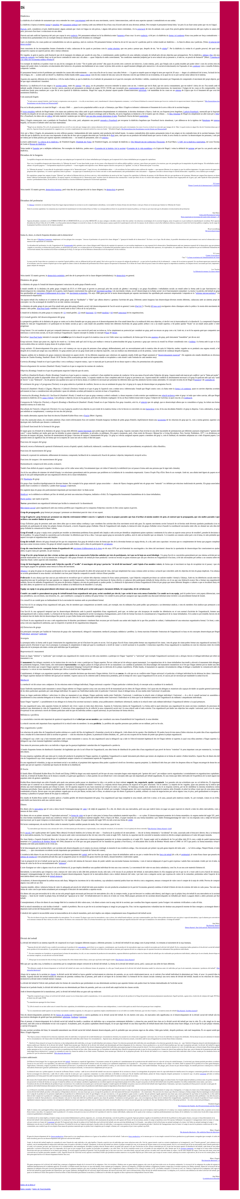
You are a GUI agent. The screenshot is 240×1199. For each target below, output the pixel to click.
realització (188, 398)
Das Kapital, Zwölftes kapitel (187, 1011)
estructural (122, 313)
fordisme (74, 1017)
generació (141, 29)
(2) (79, 313)
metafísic (56, 25)
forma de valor (77, 815)
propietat (203, 1074)
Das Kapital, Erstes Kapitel (125, 960)
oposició (197, 380)
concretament (80, 20)
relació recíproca (168, 395)
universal (34, 634)
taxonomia (162, 420)
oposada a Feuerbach (108, 120)
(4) (111, 313)
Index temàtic (25, 1189)
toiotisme (83, 1017)
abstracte (62, 863)
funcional (89, 313)
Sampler (36, 148)
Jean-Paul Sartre (43, 308)
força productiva (134, 1136)
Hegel (114, 333)
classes (53, 974)
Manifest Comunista (45, 239)
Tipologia (28, 479)
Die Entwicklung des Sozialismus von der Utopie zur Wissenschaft (143, 129)
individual (26, 634)
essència (74, 35)
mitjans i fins (208, 55)
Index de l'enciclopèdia (41, 1189)
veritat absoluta (114, 48)
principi (144, 402)
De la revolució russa (212, 231)
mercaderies (82, 947)
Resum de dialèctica (38, 144)
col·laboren (108, 544)
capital (84, 854)
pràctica (105, 138)
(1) (65, 313)
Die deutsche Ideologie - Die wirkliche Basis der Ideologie (200, 1132)
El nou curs (156, 306)
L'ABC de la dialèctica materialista (191, 142)
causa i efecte (85, 75)
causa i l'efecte (48, 398)
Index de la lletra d (27, 1185)
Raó (112, 135)
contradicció (209, 380)
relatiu (164, 48)
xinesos (78, 86)
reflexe (49, 116)
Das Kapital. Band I (213, 925)
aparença (121, 35)
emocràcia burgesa (54, 189)
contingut (196, 66)
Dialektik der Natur (83, 142)
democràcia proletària (56, 275)
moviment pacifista (104, 291)
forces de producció (64, 1015)
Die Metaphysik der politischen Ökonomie (148, 142)
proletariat (185, 854)
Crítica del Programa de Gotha (209, 215)
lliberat (31, 205)
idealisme (206, 120)
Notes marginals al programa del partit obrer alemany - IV (200, 217)
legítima (192, 342)
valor (85, 809)
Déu (217, 114)
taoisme (191, 148)
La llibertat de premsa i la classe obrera (206, 271)
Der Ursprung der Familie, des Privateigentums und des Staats (199, 1106)
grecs (88, 86)
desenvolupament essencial (169, 355)
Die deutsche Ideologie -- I (211, 1160)
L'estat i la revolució (213, 255)
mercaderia (38, 809)
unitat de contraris (27, 57)
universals (142, 90)
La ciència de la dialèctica (48, 142)
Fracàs (86, 416)
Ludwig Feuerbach (190, 112)
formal (47, 25)
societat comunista (187, 1148)
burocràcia (150, 409)
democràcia (111, 189)
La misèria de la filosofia (211, 1178)
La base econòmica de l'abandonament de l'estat (203, 257)
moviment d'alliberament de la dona (51, 293)
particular (43, 634)
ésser (107, 333)
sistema (178, 90)
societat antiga (61, 86)
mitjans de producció (28, 857)
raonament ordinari (70, 25)
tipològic (105, 313)
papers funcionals (85, 431)
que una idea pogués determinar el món (101, 116)
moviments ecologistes (79, 293)
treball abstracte (56, 876)
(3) (95, 313)
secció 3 (28, 833)
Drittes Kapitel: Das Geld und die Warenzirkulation (202, 927)
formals (63, 486)
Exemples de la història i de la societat (110, 148)
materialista (143, 116)
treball (68, 1061)
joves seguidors (29, 112)
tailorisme (66, 1017)
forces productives (57, 1136)
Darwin (23, 29)
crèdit (130, 820)
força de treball (166, 854)
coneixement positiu (137, 88)
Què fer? (138, 306)
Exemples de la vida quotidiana (139, 148)
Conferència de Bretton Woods (43, 841)
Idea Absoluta (174, 114)
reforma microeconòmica (206, 293)
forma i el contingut (176, 35)
